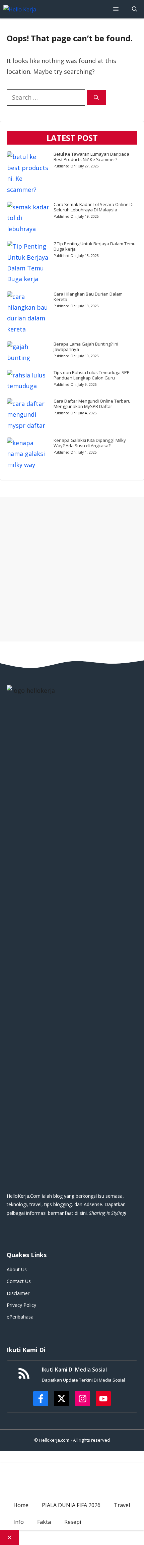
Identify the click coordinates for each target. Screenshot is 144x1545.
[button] (134, 9)
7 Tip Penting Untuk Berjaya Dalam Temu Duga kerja (95, 246)
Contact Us (19, 1281)
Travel (122, 1505)
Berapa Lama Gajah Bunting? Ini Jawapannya (86, 346)
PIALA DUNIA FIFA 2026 (71, 1505)
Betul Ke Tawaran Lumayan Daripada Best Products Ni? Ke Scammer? (91, 156)
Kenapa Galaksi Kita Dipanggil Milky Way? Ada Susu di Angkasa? (90, 443)
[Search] (96, 97)
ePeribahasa (20, 1317)
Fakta (44, 1522)
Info (18, 1522)
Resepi (72, 1522)
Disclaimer (18, 1293)
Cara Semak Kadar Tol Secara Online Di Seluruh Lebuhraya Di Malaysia (94, 207)
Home (20, 1505)
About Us (17, 1269)
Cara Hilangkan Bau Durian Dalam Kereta (88, 296)
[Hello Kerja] (19, 9)
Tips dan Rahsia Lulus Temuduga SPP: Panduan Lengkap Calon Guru (92, 375)
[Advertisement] (72, 569)
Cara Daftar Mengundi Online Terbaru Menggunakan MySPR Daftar (92, 403)
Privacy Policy (21, 1305)
